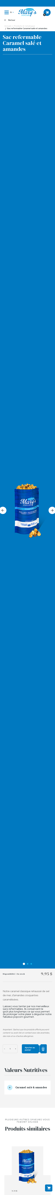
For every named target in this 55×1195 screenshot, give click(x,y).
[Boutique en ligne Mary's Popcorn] (27, 12)
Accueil (7, 26)
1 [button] (24, 964)
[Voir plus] (27, 1166)
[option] (27, 510)
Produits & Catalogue (24, 26)
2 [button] (27, 964)
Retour (11, 20)
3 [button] (31, 964)
